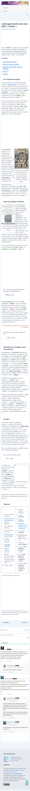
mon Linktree (15, 760)
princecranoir (15, 699)
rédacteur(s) (18, 773)
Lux (14, 667)
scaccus (7, 548)
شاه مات (7, 538)
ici (16, 575)
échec (6, 554)
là (19, 575)
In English (5, 11)
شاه (6, 530)
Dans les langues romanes (11, 64)
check (6, 514)
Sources (5, 74)
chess (20, 515)
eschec (20, 509)
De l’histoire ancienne (10, 62)
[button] (27, 15)
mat (20, 554)
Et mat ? (5, 71)
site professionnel (17, 759)
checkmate (7, 544)
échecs (6, 565)
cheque (21, 542)
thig (6, 526)
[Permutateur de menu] (25, 7)
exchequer (21, 531)
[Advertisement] (15, 38)
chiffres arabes (12, 84)
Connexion (26, 630)
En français (5, 7)
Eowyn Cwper (11, 665)
